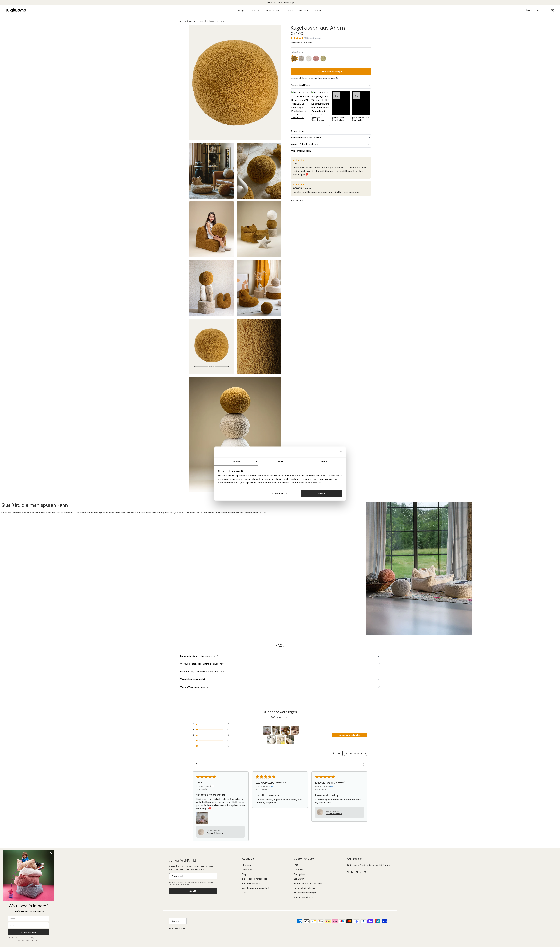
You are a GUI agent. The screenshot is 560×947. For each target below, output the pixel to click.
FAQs (296, 865)
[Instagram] (348, 872)
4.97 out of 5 (285, 2)
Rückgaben (299, 874)
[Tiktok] (361, 872)
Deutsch (530, 10)
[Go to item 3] (285, 730)
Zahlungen (299, 878)
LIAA (244, 892)
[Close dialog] (51, 853)
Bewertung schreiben (350, 734)
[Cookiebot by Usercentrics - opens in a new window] (329, 452)
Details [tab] (280, 461)
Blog (244, 874)
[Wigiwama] (16, 10)
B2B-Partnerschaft (251, 883)
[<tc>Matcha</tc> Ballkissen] (323, 59)
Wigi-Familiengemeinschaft (255, 888)
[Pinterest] (365, 872)
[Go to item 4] (294, 730)
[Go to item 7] (290, 739)
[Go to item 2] (276, 730)
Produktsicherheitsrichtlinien (308, 883)
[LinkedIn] (352, 872)
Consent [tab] (236, 461)
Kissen (200, 21)
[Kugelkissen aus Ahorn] (294, 59)
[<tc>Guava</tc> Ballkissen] (316, 59)
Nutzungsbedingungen (305, 892)
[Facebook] (357, 872)
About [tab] (324, 461)
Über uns (246, 865)
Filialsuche (247, 869)
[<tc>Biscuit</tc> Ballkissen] (301, 59)
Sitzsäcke (255, 10)
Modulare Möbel (274, 10)
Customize (277, 493)
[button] (297, 38)
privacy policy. (185, 884)
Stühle (290, 10)
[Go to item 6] (280, 739)
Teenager (241, 10)
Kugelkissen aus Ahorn (214, 21)
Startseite (182, 21)
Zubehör (318, 10)
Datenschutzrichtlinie (304, 888)
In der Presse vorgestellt (254, 878)
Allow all (321, 493)
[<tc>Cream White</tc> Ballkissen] (309, 59)
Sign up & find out (28, 932)
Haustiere (303, 10)
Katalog (192, 21)
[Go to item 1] (266, 730)
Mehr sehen (296, 200)
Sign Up (193, 891)
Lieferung (298, 869)
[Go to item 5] (271, 739)
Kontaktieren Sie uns (304, 897)
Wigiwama (180, 928)
